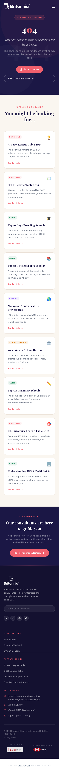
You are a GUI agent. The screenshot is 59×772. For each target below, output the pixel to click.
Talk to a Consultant (19, 78)
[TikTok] (26, 618)
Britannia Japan (12, 651)
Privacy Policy (10, 738)
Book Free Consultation (27, 552)
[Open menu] (53, 6)
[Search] (52, 608)
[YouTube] (19, 618)
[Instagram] (12, 618)
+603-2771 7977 (15, 705)
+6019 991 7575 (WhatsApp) (21, 710)
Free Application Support (17, 682)
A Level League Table (14, 665)
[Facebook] (6, 618)
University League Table (16, 676)
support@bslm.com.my (19, 715)
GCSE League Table (13, 671)
